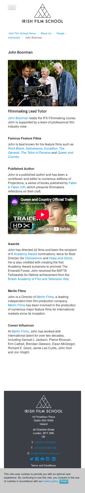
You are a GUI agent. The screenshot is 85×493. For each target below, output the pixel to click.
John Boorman (18, 118)
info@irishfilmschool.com (45, 453)
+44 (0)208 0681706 (45, 448)
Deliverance (34, 148)
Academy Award (25, 254)
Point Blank (16, 148)
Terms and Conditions (43, 465)
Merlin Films (45, 296)
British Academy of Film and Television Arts (38, 279)
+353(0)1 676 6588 (45, 442)
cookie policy (50, 481)
